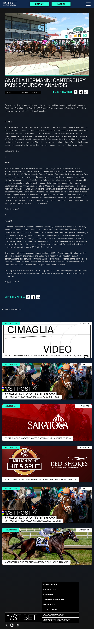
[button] (88, 4)
